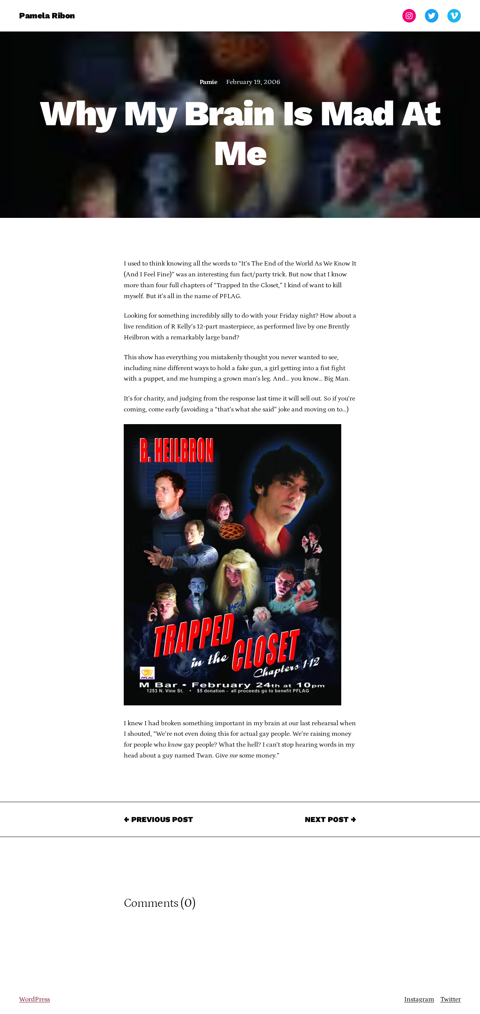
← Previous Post (158, 819)
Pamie (208, 82)
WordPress (34, 999)
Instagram (419, 999)
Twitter (450, 999)
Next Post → (330, 819)
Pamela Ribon (47, 15)
